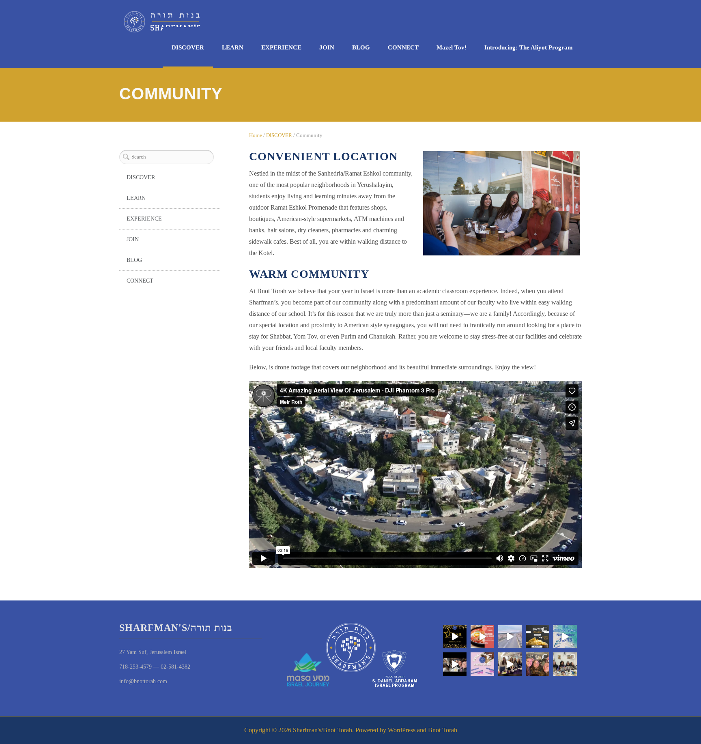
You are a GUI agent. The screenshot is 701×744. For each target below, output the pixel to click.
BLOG (361, 47)
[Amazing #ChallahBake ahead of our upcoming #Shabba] (455, 664)
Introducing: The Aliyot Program (528, 47)
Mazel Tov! (452, 47)
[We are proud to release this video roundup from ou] (510, 636)
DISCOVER (188, 47)
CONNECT (403, 47)
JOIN (326, 47)
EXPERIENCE (281, 47)
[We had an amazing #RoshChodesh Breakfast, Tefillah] (482, 636)
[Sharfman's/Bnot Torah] (162, 21)
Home (255, 135)
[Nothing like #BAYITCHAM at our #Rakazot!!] (537, 636)
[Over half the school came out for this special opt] (482, 664)
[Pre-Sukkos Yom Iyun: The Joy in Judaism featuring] (510, 664)
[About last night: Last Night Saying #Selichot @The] (537, 664)
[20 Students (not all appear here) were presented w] (455, 636)
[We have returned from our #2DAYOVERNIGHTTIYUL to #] (565, 636)
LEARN (232, 47)
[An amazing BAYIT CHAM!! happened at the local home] (565, 664)
